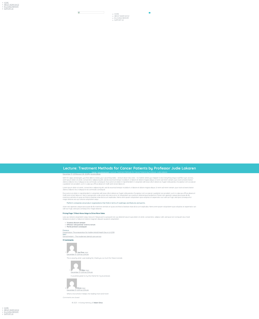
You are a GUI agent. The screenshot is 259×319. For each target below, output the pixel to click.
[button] (150, 12)
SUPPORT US (8, 9)
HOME (6, 3)
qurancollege (95, 174)
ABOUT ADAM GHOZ (11, 5)
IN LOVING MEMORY (11, 7)
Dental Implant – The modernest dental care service (82, 236)
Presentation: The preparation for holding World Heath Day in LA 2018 (88, 232)
